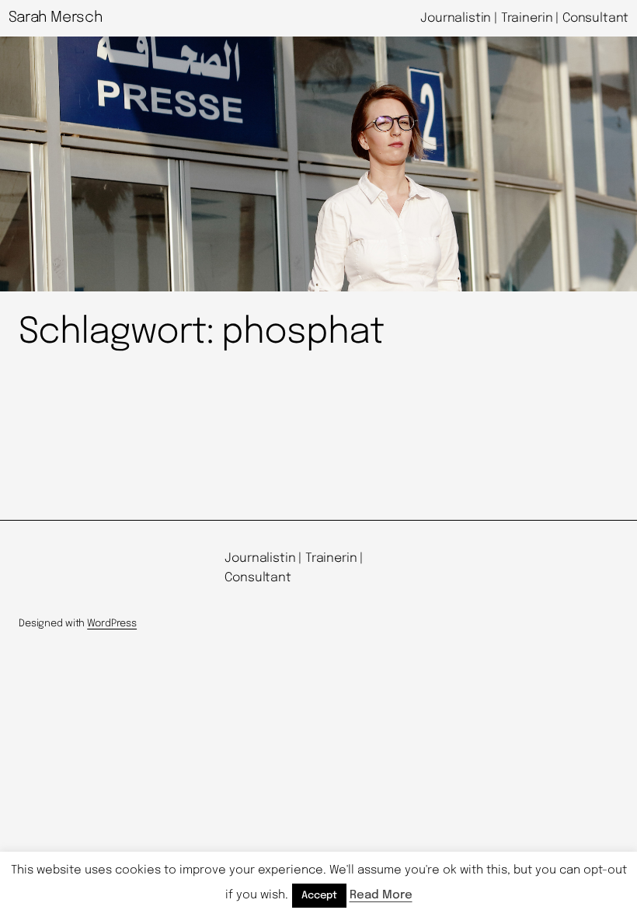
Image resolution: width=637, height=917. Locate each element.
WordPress (112, 624)
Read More (381, 895)
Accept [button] (319, 896)
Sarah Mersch (56, 17)
